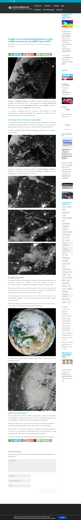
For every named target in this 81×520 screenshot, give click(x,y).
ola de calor (69, 277)
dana (63, 240)
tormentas (64, 302)
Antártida (69, 206)
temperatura (69, 288)
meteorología (65, 272)
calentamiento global (66, 218)
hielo (66, 255)
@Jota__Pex (65, 116)
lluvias (63, 266)
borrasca (64, 215)
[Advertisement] (32, 25)
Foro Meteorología (48, 10)
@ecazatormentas (67, 114)
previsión (64, 286)
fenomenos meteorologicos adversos (65, 250)
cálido (67, 237)
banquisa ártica (65, 212)
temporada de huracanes (65, 295)
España (68, 240)
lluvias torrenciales (66, 269)
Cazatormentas (14, 44)
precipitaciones (65, 283)
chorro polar (65, 229)
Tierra (68, 299)
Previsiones (37, 6)
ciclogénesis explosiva (67, 232)
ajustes (53, 518)
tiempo (63, 299)
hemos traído (27, 296)
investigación (65, 260)
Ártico (69, 302)
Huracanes (59, 10)
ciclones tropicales (66, 234)
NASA (71, 272)
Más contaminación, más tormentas (66, 321)
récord (69, 286)
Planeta (68, 280)
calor (63, 220)
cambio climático (66, 223)
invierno (64, 263)
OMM (63, 280)
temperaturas (65, 291)
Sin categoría (45, 44)
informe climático (66, 258)
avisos (63, 209)
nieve (69, 274)
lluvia (68, 263)
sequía (63, 288)
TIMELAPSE (65, 92)
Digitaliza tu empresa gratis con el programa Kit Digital (67, 153)
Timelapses (37, 10)
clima (63, 237)
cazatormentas (65, 226)
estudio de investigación (65, 244)
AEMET (64, 206)
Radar (62, 6)
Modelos (47, 6)
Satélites (56, 6)
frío (63, 255)
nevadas (64, 274)
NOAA (63, 277)
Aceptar (62, 517)
